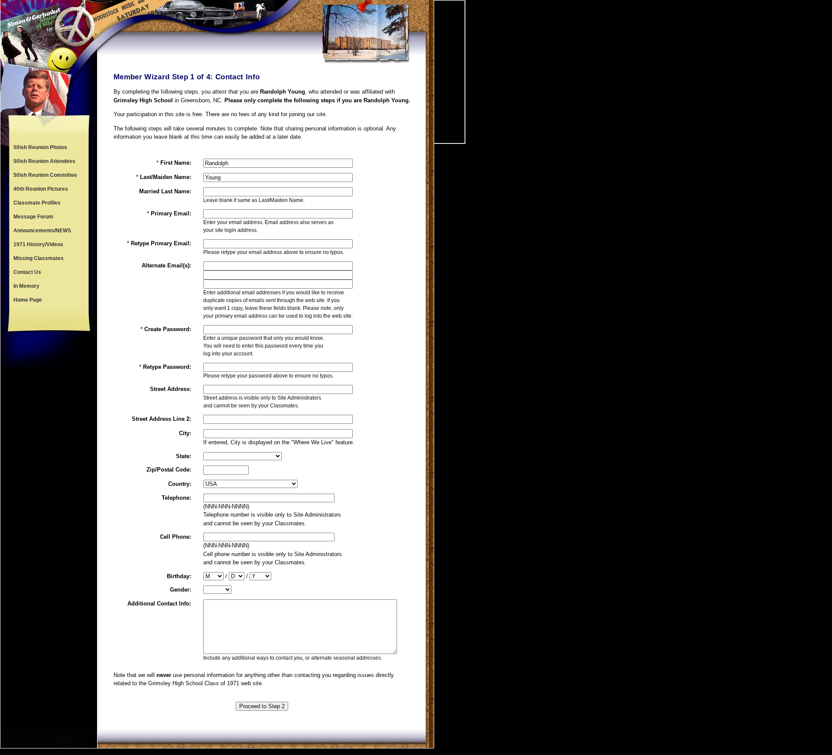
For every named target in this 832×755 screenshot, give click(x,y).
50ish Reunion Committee (45, 175)
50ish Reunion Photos (40, 147)
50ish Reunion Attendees (44, 161)
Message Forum (33, 217)
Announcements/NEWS (42, 231)
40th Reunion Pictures (40, 189)
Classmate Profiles (37, 203)
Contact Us (27, 272)
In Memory (26, 286)
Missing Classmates (38, 258)
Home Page (27, 300)
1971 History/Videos (38, 244)
